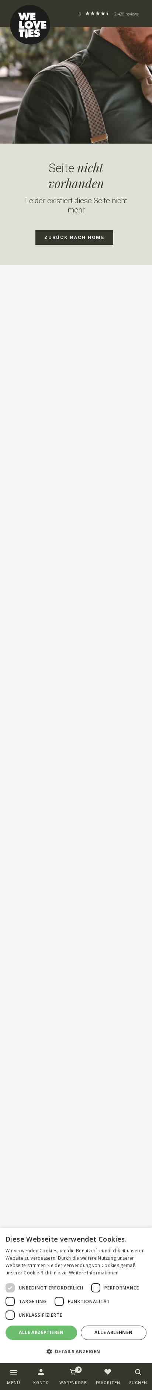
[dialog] (76, 1295)
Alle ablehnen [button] (113, 1332)
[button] (76, 1351)
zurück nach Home (74, 237)
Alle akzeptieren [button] (41, 1332)
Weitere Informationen (93, 1273)
